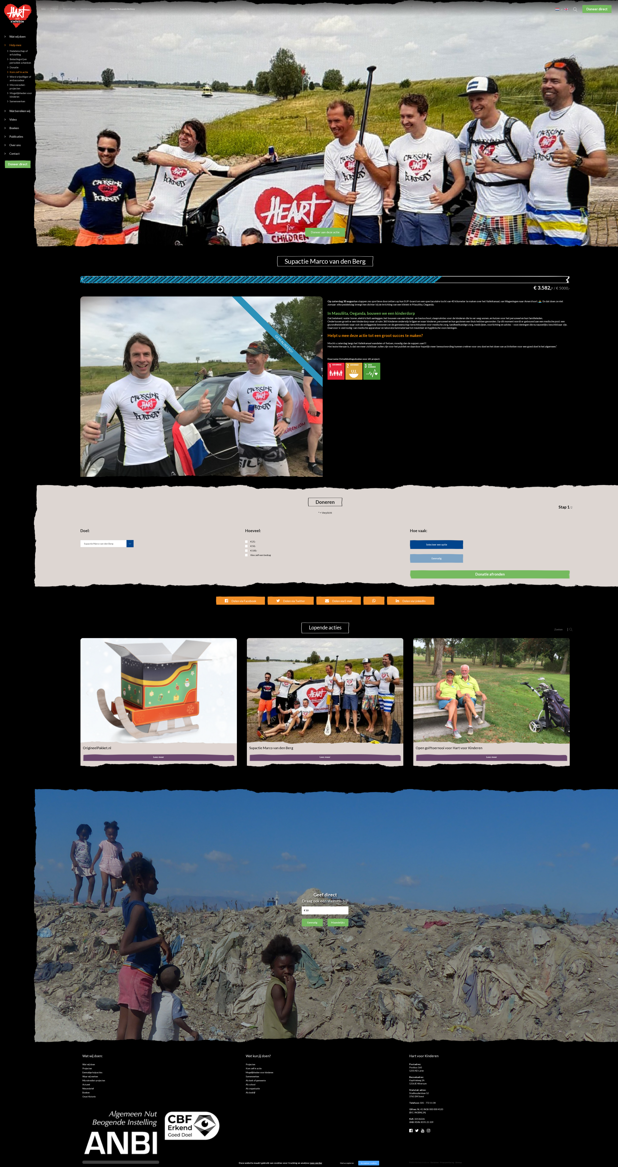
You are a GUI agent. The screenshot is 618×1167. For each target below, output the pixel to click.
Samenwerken (17, 101)
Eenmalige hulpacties (92, 1072)
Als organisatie (253, 1088)
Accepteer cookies (369, 1163)
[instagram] (428, 1130)
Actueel (86, 1084)
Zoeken (575, 10)
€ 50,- (253, 546)
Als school (250, 1084)
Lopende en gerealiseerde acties (93, 9)
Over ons (15, 145)
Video (13, 119)
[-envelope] (338, 600)
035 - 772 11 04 (428, 1103)
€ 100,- (253, 550)
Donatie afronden (490, 574)
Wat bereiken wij (19, 111)
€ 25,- (253, 541)
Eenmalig (312, 922)
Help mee (15, 45)
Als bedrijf (250, 1092)
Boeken (14, 128)
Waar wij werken (90, 1076)
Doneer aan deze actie (325, 232)
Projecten (87, 1068)
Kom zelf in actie (19, 71)
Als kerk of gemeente (256, 1080)
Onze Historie (89, 1096)
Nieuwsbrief (88, 1088)
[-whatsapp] (374, 600)
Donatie (14, 67)
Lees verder (316, 1163)
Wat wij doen (17, 36)
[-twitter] (290, 600)
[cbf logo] (192, 1125)
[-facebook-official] (240, 600)
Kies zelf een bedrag (260, 555)
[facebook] (411, 1130)
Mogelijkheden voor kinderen (259, 1072)
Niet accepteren (347, 1163)
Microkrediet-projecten (93, 1080)
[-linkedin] (411, 600)
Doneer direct (17, 164)
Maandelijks (338, 922)
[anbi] (120, 1136)
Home (43, 9)
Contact (14, 153)
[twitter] (417, 1130)
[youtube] (422, 1130)
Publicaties (16, 136)
